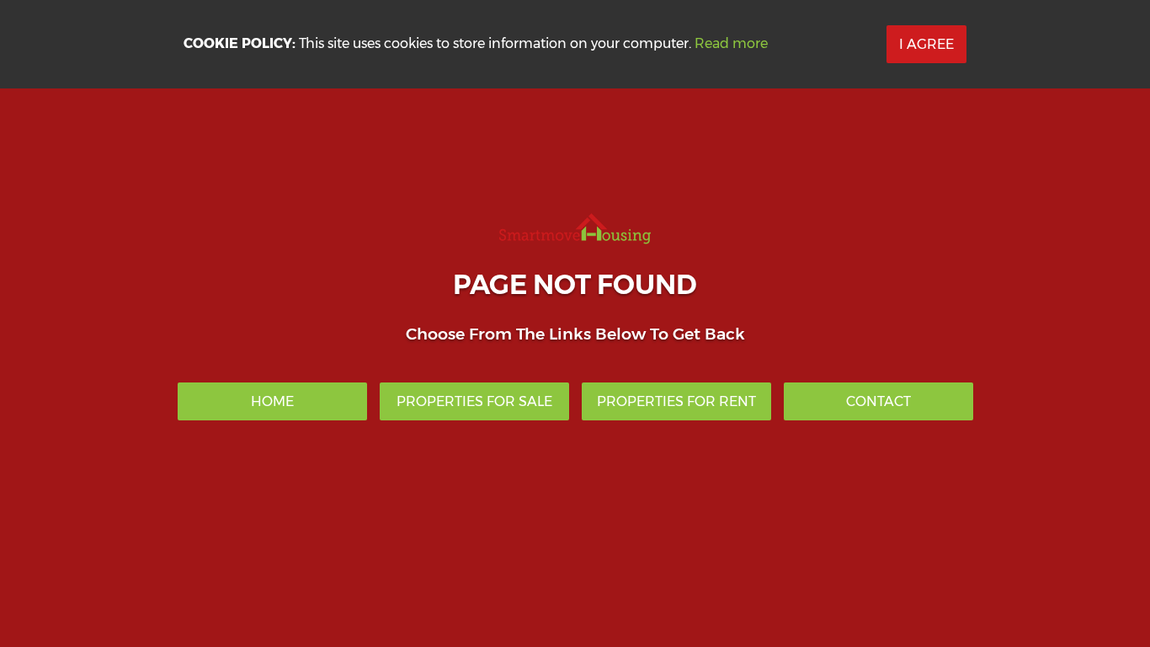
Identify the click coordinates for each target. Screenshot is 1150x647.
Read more (731, 43)
